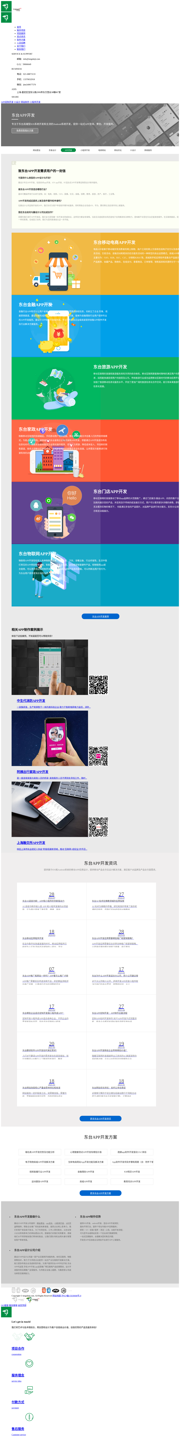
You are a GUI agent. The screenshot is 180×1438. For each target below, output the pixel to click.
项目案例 (21, 33)
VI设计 (17, 102)
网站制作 (25, 102)
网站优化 (118, 150)
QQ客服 (4, 1305)
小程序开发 (35, 102)
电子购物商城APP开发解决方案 (40, 1162)
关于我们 (21, 46)
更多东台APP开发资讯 (100, 1119)
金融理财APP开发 (86, 1172)
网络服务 (148, 150)
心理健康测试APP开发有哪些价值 (86, 1152)
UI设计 (133, 150)
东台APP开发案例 (100, 616)
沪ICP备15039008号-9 (71, 1296)
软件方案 (21, 40)
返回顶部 (22, 1305)
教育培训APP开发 (132, 1181)
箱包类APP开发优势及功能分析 (40, 1152)
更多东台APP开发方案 (100, 1193)
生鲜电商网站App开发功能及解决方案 (86, 1162)
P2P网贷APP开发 (132, 1172)
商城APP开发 (86, 1181)
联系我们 (21, 49)
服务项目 (21, 30)
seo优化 (49, 1223)
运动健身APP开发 (40, 1181)
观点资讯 (21, 36)
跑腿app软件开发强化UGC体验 (132, 1152)
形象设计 (52, 150)
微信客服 (13, 1305)
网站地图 (56, 1296)
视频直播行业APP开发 (40, 1172)
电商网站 (102, 150)
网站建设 (36, 150)
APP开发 (68, 150)
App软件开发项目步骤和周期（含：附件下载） (134, 1162)
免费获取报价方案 (24, 130)
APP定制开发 (7, 102)
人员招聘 (21, 43)
